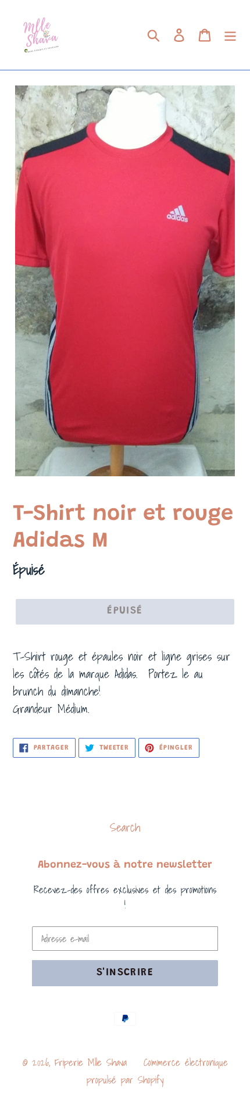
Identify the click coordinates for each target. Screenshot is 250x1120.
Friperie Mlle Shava (91, 1062)
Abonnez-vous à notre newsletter (125, 865)
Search (125, 827)
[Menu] (230, 34)
